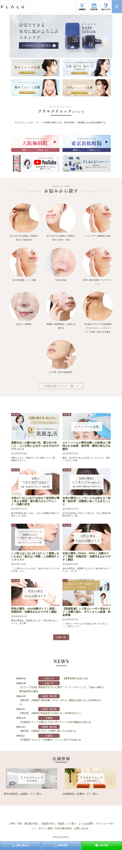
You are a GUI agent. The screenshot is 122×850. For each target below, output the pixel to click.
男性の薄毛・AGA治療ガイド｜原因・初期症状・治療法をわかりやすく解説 (34, 610)
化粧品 (61, 823)
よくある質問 (86, 823)
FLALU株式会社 (63, 828)
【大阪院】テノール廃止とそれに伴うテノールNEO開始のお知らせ (55, 722)
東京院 (53, 696)
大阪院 (44, 696)
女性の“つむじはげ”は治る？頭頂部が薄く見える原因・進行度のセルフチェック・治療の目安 (35, 501)
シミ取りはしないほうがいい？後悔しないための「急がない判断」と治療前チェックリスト (35, 556)
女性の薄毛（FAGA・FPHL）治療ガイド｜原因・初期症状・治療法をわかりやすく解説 (86, 556)
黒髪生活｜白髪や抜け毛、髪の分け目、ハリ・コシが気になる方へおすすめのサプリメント (35, 445)
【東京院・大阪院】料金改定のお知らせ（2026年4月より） (50, 713)
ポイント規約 (45, 828)
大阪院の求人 (48, 823)
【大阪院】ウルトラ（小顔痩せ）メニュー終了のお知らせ (50, 739)
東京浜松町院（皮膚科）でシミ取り (23, 794)
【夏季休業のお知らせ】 (76, 678)
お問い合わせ (81, 828)
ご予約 (11, 823)
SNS (19, 823)
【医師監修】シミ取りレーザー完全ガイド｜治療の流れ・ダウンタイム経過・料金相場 (86, 611)
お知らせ (49, 678)
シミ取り (71, 823)
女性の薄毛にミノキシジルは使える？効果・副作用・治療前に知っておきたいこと (86, 501)
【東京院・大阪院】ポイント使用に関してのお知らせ (47, 731)
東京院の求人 (32, 823)
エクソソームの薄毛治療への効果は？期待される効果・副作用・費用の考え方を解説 (86, 445)
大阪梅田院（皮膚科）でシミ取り (80, 794)
